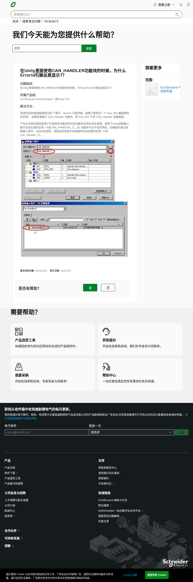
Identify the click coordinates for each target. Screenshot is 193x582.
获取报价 (103, 478)
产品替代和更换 (14, 483)
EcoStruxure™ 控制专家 (170, 89)
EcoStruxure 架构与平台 (112, 500)
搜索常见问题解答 (108, 515)
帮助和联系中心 (107, 467)
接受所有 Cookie (156, 575)
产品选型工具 (12, 478)
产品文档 (10, 467)
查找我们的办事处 (108, 472)
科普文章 (103, 521)
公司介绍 (10, 505)
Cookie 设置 (130, 575)
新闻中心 (10, 510)
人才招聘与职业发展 (16, 500)
